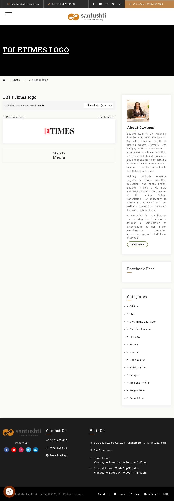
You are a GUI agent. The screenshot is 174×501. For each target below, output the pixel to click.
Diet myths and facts (143, 321)
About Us (103, 494)
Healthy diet (137, 359)
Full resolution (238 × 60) (98, 105)
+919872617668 (154, 4)
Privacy (134, 494)
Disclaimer (151, 494)
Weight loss (137, 398)
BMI (132, 314)
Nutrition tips (138, 367)
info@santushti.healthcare (25, 4)
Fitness (134, 344)
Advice (134, 306)
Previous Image (15, 117)
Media (41, 105)
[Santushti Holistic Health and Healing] (87, 16)
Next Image (105, 117)
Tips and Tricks (139, 382)
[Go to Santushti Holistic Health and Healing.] (4, 79)
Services (119, 494)
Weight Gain (137, 390)
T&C (165, 494)
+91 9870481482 (66, 4)
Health (134, 352)
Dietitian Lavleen (140, 329)
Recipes (135, 375)
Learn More (137, 244)
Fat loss (135, 336)
